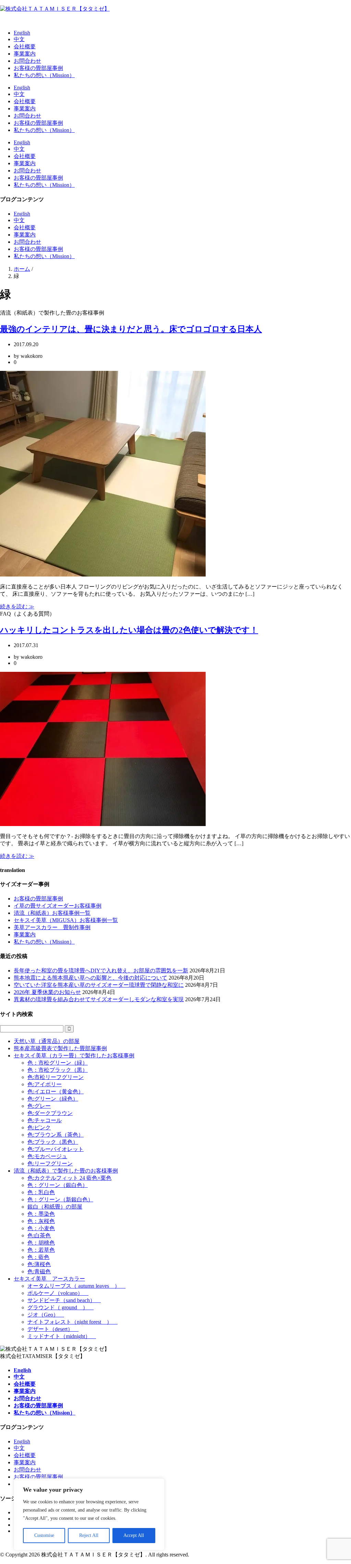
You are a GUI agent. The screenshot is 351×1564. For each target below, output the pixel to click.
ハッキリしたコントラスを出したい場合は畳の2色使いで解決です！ (129, 630)
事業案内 (25, 54)
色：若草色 (41, 1250)
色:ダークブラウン (50, 1113)
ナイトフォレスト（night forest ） (72, 1322)
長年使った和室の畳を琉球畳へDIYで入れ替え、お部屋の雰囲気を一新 (101, 970)
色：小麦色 (41, 1228)
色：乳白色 (41, 1192)
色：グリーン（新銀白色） (60, 1199)
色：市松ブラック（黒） (57, 1070)
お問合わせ (27, 61)
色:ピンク (39, 1127)
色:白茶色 (39, 1235)
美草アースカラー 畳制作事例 (52, 927)
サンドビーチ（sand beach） (64, 1300)
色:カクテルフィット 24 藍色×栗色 (69, 1178)
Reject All (88, 1535)
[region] (89, 1514)
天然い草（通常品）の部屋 (47, 1041)
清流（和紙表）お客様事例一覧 (52, 913)
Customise (44, 1535)
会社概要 (25, 46)
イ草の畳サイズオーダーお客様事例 (57, 906)
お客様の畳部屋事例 (38, 68)
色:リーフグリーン (50, 1163)
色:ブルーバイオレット (55, 1149)
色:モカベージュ (47, 1156)
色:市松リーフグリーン (55, 1077)
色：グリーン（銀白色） (57, 1185)
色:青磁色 (39, 1271)
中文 (19, 39)
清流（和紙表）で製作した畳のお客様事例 (66, 1171)
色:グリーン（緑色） (52, 1099)
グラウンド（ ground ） (60, 1307)
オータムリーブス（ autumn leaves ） (76, 1286)
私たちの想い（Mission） (44, 75)
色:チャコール (44, 1120)
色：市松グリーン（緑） (57, 1063)
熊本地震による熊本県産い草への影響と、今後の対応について (90, 978)
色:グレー (39, 1106)
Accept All (133, 1535)
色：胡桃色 (41, 1243)
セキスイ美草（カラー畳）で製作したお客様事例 (74, 1055)
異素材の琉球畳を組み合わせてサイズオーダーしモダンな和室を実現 (99, 999)
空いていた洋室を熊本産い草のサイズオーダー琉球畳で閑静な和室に (99, 985)
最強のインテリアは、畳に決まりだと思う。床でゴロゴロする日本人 (131, 329)
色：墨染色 (41, 1214)
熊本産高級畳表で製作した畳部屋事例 (60, 1048)
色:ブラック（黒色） (52, 1142)
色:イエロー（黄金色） (55, 1091)
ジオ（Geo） (45, 1315)
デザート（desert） (52, 1329)
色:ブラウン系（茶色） (55, 1135)
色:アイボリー (44, 1084)
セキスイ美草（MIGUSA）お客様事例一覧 (66, 920)
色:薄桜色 (39, 1264)
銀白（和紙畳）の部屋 (54, 1207)
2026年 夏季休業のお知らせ (47, 992)
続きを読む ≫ (17, 606)
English (22, 33)
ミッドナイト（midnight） (61, 1336)
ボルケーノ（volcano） (57, 1293)
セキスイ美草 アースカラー (49, 1279)
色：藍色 (38, 1257)
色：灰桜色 (41, 1221)
